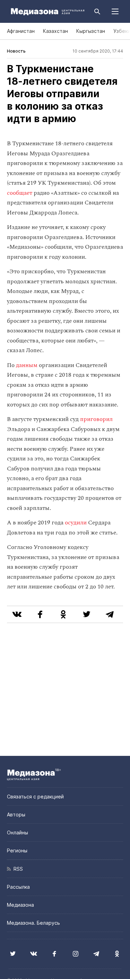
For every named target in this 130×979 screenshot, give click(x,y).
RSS (17, 869)
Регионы (17, 850)
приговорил (96, 419)
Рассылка (18, 887)
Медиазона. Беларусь (33, 923)
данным (26, 365)
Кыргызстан (90, 31)
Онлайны (17, 832)
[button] (115, 11)
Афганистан (21, 31)
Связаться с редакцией (35, 796)
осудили (76, 522)
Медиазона (20, 905)
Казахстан (55, 31)
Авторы (16, 814)
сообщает (19, 193)
